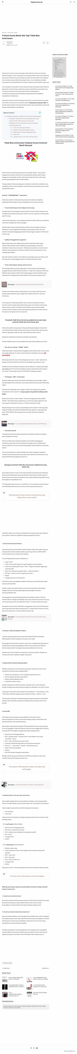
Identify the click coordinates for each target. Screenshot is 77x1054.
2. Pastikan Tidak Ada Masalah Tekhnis (23, 130)
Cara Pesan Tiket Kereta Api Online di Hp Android (29, 284)
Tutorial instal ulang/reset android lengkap (27, 876)
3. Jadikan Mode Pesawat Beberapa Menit (24, 132)
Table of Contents (8, 113)
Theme (65, 1051)
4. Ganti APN (16, 134)
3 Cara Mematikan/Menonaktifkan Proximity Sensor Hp (15, 994)
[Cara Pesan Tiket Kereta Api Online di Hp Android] (4, 287)
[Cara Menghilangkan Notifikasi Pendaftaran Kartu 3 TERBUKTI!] (5, 989)
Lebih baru (45, 968)
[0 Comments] (43, 42)
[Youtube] (37, 1048)
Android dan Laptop (7, 963)
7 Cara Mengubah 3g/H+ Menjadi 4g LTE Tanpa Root (40, 985)
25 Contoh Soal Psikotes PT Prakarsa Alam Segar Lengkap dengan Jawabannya (64, 118)
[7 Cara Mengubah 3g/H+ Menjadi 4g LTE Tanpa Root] (29, 989)
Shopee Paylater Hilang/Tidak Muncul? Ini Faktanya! (16, 978)
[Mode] (71, 2)
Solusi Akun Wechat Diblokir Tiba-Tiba (40, 993)
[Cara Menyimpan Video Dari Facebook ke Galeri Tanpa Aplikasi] (4, 620)
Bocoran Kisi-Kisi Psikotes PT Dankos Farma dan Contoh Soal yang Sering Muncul (64, 94)
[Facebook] (31, 1048)
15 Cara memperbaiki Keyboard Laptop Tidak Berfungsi (31, 424)
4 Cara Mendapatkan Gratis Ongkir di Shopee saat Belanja (40, 978)
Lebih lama (6, 968)
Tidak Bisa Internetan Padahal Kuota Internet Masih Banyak (23, 116)
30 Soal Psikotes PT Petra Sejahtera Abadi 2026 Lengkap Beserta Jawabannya (64, 130)
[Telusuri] (74, 2)
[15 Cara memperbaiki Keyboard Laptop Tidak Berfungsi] (4, 426)
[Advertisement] (38, 18)
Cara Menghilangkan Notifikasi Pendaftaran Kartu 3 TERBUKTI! (16, 985)
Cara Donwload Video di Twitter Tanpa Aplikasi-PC (29, 785)
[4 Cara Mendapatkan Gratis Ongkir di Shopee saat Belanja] (29, 981)
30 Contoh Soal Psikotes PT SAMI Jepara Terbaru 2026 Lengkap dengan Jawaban (64, 87)
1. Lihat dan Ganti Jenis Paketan (21, 127)
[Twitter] (34, 1048)
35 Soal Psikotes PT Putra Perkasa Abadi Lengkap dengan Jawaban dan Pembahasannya (64, 111)
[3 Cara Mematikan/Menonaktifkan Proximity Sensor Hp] (5, 997)
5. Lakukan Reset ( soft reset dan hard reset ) (25, 137)
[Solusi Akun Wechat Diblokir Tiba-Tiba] (29, 997)
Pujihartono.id (36, 2)
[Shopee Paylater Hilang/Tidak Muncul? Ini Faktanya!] (5, 981)
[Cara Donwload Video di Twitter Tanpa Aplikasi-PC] (4, 787)
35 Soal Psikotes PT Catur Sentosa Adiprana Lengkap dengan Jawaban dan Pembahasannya (65, 141)
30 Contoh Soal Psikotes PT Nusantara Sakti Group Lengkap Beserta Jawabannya (65, 105)
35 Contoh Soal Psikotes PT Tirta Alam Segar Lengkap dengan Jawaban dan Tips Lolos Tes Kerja (65, 124)
